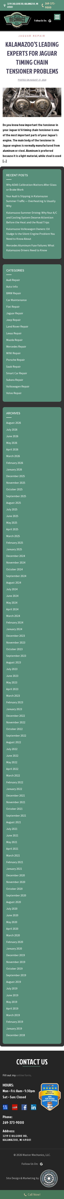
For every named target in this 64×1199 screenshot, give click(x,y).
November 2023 (15, 642)
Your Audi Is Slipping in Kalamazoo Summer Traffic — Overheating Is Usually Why (30, 201)
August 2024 (13, 582)
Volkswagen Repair (17, 386)
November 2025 (15, 482)
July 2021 (11, 829)
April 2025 (12, 529)
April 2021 (12, 848)
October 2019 (14, 968)
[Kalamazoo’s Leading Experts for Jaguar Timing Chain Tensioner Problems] (32, 102)
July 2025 (11, 509)
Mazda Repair (14, 340)
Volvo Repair (14, 393)
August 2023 (13, 662)
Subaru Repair (14, 380)
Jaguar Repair (32, 35)
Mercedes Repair (16, 346)
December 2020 (15, 875)
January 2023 (14, 709)
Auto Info (12, 286)
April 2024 (12, 609)
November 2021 (15, 802)
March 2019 (13, 1015)
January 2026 (14, 469)
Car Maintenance (16, 300)
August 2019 (13, 982)
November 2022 (15, 722)
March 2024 (13, 616)
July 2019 (11, 988)
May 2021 (11, 842)
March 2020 (13, 935)
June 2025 (12, 516)
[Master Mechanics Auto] (17, 20)
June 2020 (12, 915)
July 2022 (11, 749)
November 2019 (15, 962)
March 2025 (13, 536)
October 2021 (14, 808)
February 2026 (14, 463)
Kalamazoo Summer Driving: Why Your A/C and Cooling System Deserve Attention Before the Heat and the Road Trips (31, 217)
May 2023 (11, 682)
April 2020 (12, 928)
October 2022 (14, 729)
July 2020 (11, 908)
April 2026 (12, 449)
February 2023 (14, 702)
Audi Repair (13, 280)
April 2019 (12, 1008)
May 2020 (11, 922)
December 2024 (15, 556)
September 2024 (16, 576)
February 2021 (14, 862)
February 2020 (14, 942)
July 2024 (11, 589)
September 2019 (16, 975)
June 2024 (12, 596)
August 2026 (13, 422)
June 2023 (12, 676)
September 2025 (16, 496)
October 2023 (14, 649)
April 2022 (12, 769)
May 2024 (11, 602)
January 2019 (14, 1028)
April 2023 (12, 689)
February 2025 (14, 542)
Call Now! (34, 1194)
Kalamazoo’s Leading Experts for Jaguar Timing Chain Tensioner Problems (32, 58)
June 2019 (12, 995)
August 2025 (13, 502)
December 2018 (15, 1035)
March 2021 (13, 855)
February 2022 (14, 782)
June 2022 (12, 755)
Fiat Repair (13, 306)
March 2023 (13, 695)
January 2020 (14, 948)
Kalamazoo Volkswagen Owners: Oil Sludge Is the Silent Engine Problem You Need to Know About (30, 233)
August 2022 (13, 742)
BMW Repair (13, 293)
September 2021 (16, 815)
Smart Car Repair (16, 373)
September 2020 (16, 895)
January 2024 (14, 629)
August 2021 (13, 822)
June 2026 (12, 436)
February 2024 (14, 622)
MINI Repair (13, 353)
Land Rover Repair (17, 326)
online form (23, 1075)
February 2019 (14, 1021)
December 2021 (15, 795)
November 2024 (15, 562)
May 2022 (11, 762)
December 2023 (15, 635)
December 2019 (15, 955)
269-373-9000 (50, 5)
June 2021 (12, 835)
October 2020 (14, 888)
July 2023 (11, 669)
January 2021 (14, 868)
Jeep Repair (13, 320)
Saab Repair (13, 366)
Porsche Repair (15, 359)
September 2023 (16, 655)
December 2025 (15, 476)
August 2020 (13, 902)
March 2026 (13, 456)
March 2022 (13, 775)
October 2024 (14, 569)
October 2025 (14, 489)
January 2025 (14, 549)
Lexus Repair (14, 333)
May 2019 (11, 1002)
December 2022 (15, 715)
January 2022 (14, 789)
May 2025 (11, 522)
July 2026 (11, 429)
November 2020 (15, 882)
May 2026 (11, 443)
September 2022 (16, 735)
